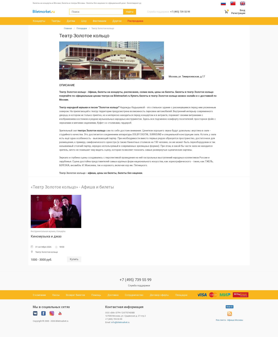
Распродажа (135, 21)
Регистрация (238, 13)
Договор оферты (159, 295)
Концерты (39, 21)
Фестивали (99, 21)
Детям (71, 21)
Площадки (82, 28)
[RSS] (229, 315)
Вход (242, 10)
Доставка (112, 295)
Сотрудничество (134, 295)
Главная (68, 28)
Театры (55, 21)
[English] (242, 3)
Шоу (84, 21)
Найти (129, 11)
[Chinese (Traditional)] (233, 3)
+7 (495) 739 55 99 (135, 280)
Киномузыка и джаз (46, 236)
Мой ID (230, 307)
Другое (116, 21)
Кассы (56, 295)
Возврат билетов (75, 295)
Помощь (96, 295)
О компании (39, 295)
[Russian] (223, 3)
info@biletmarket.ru (120, 322)
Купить (74, 259)
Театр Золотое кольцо (103, 28)
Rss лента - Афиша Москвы (229, 320)
